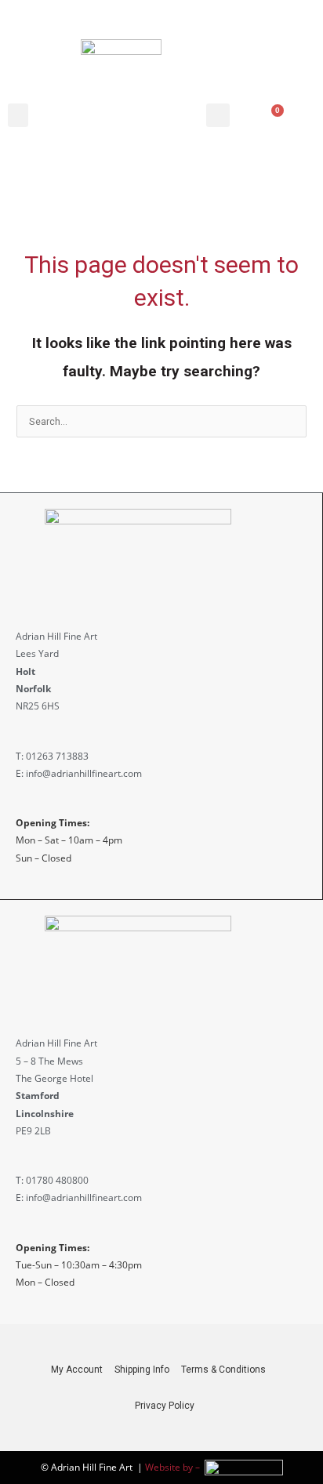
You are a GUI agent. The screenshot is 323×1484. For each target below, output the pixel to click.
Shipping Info (141, 1369)
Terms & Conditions (223, 1369)
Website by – (175, 1467)
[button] (18, 115)
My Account (77, 1369)
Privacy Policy (164, 1405)
